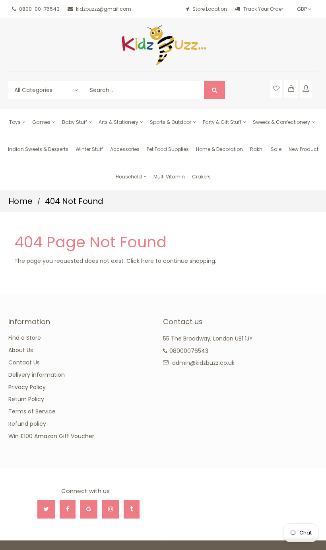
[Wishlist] (276, 89)
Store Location (209, 9)
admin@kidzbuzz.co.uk (203, 363)
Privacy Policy (27, 387)
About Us (20, 350)
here (147, 261)
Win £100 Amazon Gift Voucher (51, 436)
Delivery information (36, 375)
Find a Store (24, 338)
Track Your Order (262, 9)
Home (20, 201)
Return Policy (26, 399)
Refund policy (27, 424)
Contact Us (24, 362)
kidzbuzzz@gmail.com (103, 9)
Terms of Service (32, 411)
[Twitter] (46, 509)
